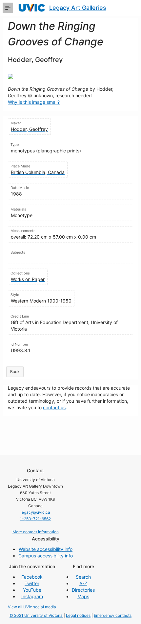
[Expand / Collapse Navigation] (8, 8)
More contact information (35, 531)
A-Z (83, 583)
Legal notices (78, 615)
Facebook (32, 577)
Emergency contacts (112, 615)
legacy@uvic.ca (35, 512)
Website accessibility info (45, 549)
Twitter (32, 583)
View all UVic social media (32, 606)
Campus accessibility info (45, 555)
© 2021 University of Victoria (36, 615)
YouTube (32, 590)
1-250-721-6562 (35, 518)
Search (83, 577)
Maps (83, 596)
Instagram (32, 596)
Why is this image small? (34, 102)
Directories (83, 590)
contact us (54, 407)
